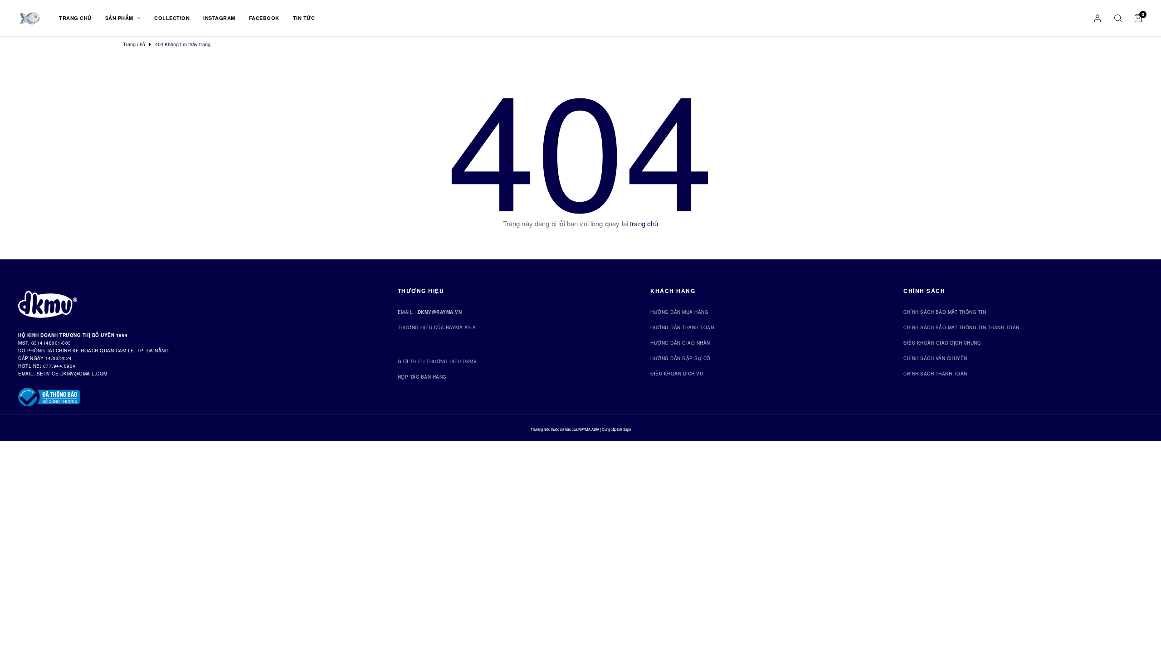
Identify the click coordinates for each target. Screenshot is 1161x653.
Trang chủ (75, 18)
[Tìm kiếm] (1117, 18)
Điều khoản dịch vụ (676, 373)
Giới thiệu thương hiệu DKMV (437, 361)
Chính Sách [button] (924, 291)
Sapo (627, 429)
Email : (430, 312)
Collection (172, 18)
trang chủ (644, 223)
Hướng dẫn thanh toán (682, 327)
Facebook (264, 18)
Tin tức (304, 18)
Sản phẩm (120, 18)
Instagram (219, 18)
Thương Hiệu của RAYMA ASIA (437, 327)
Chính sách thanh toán (935, 373)
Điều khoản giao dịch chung (942, 343)
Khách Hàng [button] (672, 291)
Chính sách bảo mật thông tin (944, 312)
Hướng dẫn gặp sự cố (680, 358)
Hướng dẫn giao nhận (680, 343)
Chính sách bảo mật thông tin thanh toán (961, 327)
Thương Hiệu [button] (421, 291)
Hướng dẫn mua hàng (679, 312)
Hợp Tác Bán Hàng (422, 377)
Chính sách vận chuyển (935, 358)
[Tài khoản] (1097, 18)
